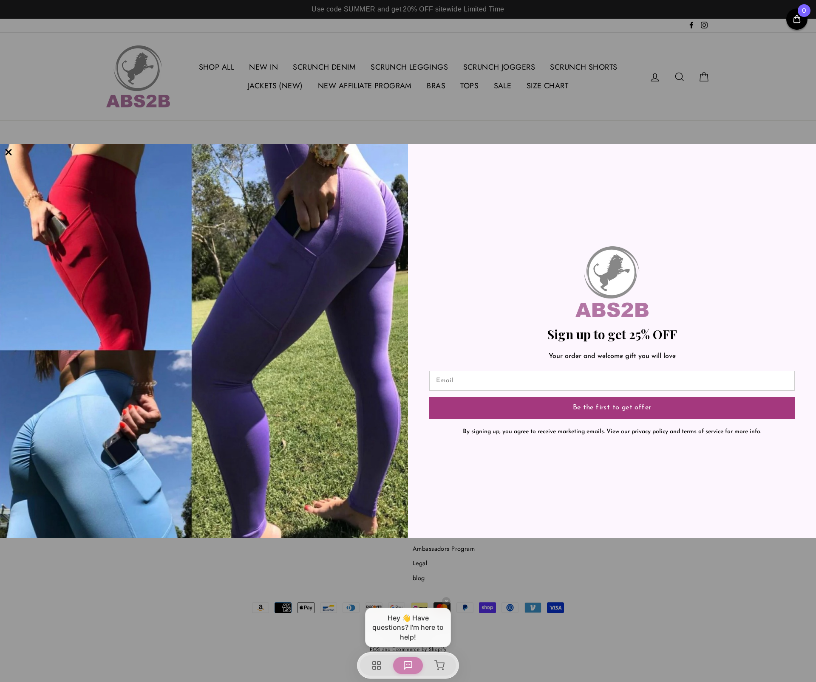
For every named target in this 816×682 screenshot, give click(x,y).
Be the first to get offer (612, 407)
